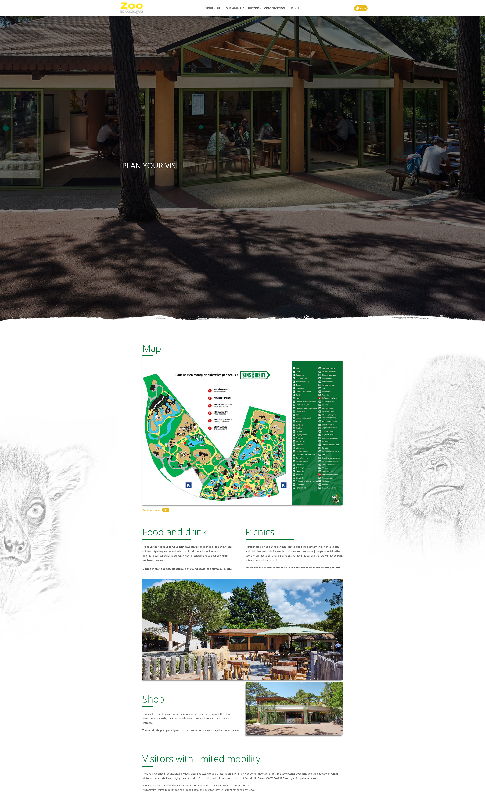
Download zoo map (151, 509)
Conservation (274, 8)
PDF (165, 509)
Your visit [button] (212, 8)
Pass (362, 8)
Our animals (235, 8)
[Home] (133, 8)
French (295, 8)
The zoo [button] (253, 8)
